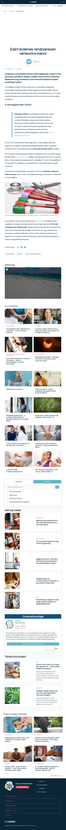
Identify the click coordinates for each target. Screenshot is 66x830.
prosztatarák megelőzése (33, 254)
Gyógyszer (18, 481)
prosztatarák (10, 254)
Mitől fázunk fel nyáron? (14, 389)
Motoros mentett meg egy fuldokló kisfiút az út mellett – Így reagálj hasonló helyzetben (47, 739)
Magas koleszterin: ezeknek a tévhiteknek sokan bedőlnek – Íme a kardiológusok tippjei (47, 561)
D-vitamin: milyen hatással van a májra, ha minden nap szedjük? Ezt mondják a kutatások (47, 330)
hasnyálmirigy (40, 538)
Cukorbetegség (39, 763)
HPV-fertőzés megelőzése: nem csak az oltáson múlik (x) (46, 470)
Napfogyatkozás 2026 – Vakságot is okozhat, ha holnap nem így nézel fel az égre (47, 359)
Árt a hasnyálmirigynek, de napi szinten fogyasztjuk (47, 542)
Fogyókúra (8, 734)
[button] (33, 796)
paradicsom (39, 518)
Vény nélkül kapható (15, 498)
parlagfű (39, 688)
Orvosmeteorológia (8, 5)
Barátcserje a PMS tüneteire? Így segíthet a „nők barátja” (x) (47, 416)
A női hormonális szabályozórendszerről (14, 470)
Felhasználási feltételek (41, 785)
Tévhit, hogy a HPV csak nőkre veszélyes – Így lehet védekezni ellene (46, 445)
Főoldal (5, 11)
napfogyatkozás (39, 354)
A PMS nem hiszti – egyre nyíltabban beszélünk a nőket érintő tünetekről (45, 391)
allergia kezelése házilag (43, 5)
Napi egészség (12, 11)
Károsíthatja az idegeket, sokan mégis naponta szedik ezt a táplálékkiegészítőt (47, 602)
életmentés (38, 734)
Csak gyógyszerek (15, 491)
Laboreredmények (10, 796)
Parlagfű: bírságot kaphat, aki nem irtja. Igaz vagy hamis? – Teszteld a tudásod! (46, 693)
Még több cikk (55, 775)
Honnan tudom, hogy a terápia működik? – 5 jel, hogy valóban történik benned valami (15, 768)
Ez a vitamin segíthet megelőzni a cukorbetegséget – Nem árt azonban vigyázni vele (47, 768)
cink (37, 597)
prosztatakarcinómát (22, 157)
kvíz (37, 661)
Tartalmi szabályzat (41, 792)
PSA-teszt (39, 221)
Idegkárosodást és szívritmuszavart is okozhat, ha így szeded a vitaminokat (47, 581)
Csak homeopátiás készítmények (19, 502)
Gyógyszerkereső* (11, 806)
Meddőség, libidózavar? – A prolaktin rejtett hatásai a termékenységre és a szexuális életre (17, 418)
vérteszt (19, 254)
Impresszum (42, 781)
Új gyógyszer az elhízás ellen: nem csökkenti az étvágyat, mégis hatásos (17, 739)
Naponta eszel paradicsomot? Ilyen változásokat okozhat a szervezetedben (47, 522)
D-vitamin (37, 326)
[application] (33, 283)
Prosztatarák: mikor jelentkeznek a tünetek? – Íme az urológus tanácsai (18, 330)
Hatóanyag (47, 481)
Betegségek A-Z (10, 801)
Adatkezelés (42, 788)
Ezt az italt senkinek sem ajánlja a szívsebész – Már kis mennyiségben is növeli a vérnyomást (18, 361)
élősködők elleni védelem (25, 5)
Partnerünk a (47, 650)
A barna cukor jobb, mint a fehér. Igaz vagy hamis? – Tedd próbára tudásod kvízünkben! (48, 666)
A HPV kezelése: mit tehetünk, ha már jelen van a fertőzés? (17, 444)
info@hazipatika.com (30, 825)
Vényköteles (13, 495)
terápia (7, 763)
